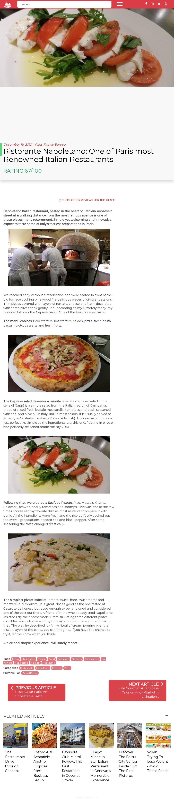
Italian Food (42, 668)
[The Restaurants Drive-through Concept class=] (15, 735)
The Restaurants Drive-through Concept (15, 761)
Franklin (35, 662)
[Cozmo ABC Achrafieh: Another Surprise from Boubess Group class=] (44, 735)
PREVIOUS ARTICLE (35, 687)
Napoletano (21, 662)
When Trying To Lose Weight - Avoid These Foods (157, 761)
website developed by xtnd (87, 797)
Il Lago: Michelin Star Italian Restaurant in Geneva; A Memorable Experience (100, 766)
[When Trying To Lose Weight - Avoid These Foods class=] (158, 735)
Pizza (67, 668)
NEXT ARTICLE (144, 684)
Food (52, 659)
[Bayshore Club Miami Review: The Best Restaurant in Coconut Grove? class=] (72, 735)
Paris (38, 144)
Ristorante (63, 659)
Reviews (56, 668)
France (48, 144)
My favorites (28, 659)
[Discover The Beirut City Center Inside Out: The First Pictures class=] (129, 735)
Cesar (7, 608)
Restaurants (26, 668)
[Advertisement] (87, 112)
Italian (15, 659)
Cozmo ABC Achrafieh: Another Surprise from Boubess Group (43, 766)
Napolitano (49, 662)
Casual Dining (29, 673)
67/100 (33, 171)
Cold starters (92, 659)
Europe (60, 144)
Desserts (77, 659)
